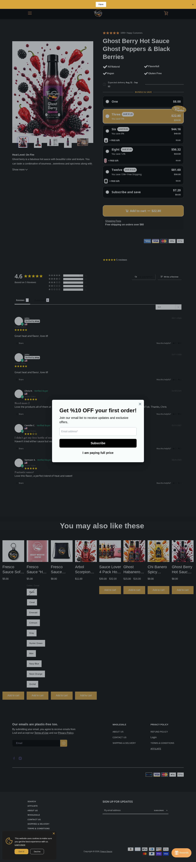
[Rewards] (181, 852)
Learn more (20, 844)
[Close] (53, 833)
